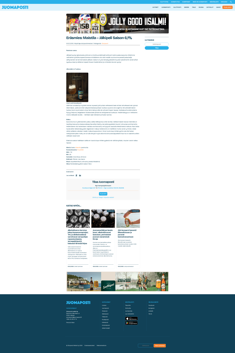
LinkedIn (151, 311)
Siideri (186, 7)
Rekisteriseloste (101, 345)
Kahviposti (105, 322)
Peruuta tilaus (70, 322)
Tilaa (157, 48)
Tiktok (150, 314)
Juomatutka (175, 2)
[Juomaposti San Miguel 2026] (117, 281)
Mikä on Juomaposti (200, 2)
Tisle (194, 7)
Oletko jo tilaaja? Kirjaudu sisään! (103, 197)
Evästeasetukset (90, 345)
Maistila (78, 147)
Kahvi (218, 7)
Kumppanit (186, 2)
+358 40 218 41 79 (71, 319)
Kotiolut (210, 7)
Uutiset (155, 7)
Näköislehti (214, 2)
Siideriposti (105, 314)
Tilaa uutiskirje (160, 345)
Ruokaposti (105, 319)
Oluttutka (164, 2)
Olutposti (177, 7)
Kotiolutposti (106, 325)
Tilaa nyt (103, 194)
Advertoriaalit (106, 328)
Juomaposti (165, 7)
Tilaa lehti (228, 7)
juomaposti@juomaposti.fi (74, 317)
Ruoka (201, 7)
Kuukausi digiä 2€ (88, 188)
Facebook (151, 305)
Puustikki (80, 150)
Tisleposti (105, 317)
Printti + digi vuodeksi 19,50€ (111, 188)
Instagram (152, 308)
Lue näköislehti (129, 314)
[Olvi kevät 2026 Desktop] (117, 23)
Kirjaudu (224, 2)
